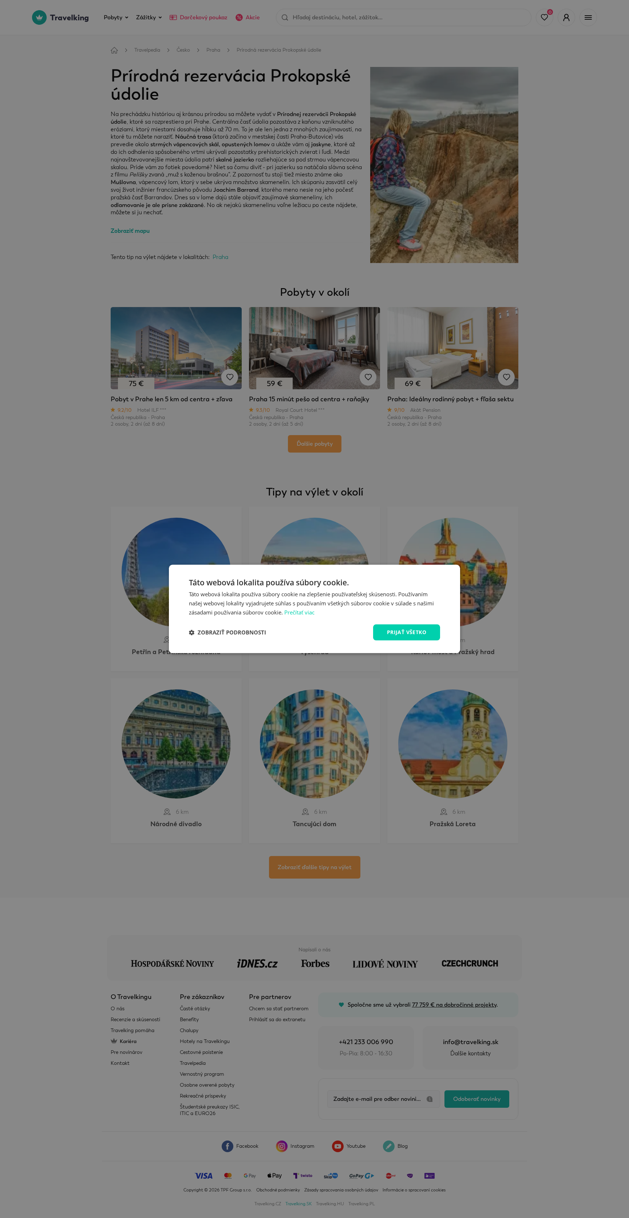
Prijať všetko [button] (406, 632)
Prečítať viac (299, 612)
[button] (227, 632)
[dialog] (314, 609)
